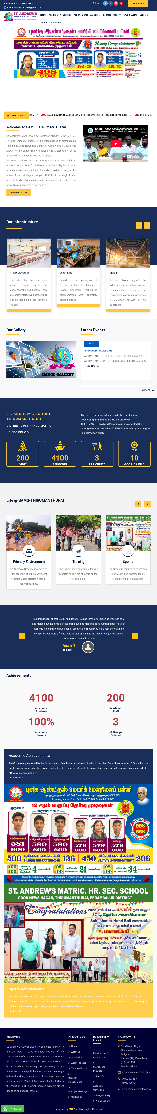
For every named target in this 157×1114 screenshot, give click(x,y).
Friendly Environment (29, 562)
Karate (63, 272)
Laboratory (16, 272)
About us (75, 1052)
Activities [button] (95, 15)
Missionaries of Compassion (101, 1055)
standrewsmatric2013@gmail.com (24, 7)
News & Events (130, 15)
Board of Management (75, 1080)
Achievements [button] (81, 15)
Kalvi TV (100, 1076)
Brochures (27, 3)
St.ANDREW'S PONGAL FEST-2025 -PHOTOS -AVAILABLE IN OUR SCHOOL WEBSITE (42, 115)
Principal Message (77, 1091)
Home (43, 15)
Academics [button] (65, 15)
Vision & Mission (79, 1068)
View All (146, 390)
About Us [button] (53, 15)
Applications (10, 3)
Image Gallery (103, 1095)
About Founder (78, 1063)
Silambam (115, 273)
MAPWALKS (75, 1109)
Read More (16, 192)
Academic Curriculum (99, 1088)
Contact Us (55, 22)
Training (78, 562)
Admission (138, 3)
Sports (128, 562)
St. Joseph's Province (99, 1069)
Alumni (43, 22)
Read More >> (16, 777)
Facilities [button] (106, 15)
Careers (144, 15)
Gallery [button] (117, 15)
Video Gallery (103, 1101)
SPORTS (88, 385)
